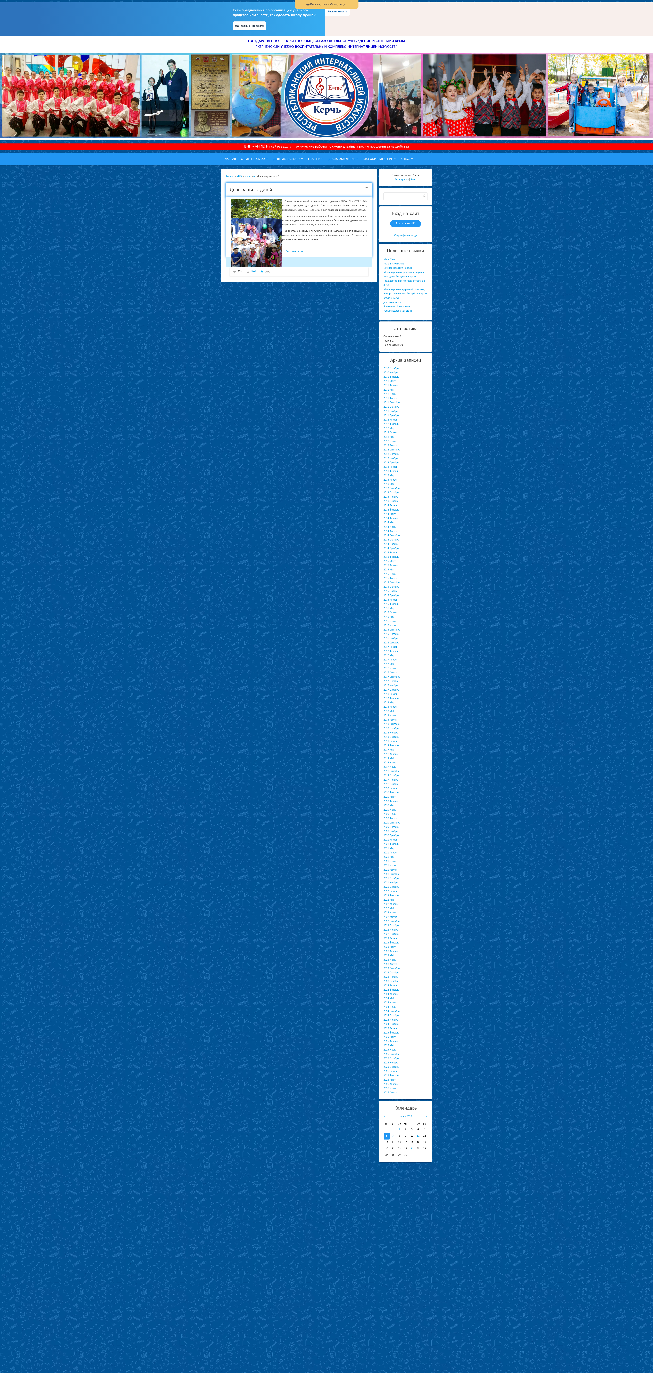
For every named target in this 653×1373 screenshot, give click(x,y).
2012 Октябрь (391, 454)
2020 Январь (390, 788)
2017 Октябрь (391, 681)
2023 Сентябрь (391, 968)
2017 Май (388, 664)
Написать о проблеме (249, 25)
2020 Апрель (390, 801)
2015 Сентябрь (391, 582)
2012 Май (388, 437)
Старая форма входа (405, 235)
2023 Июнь (389, 960)
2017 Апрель (390, 660)
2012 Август (390, 445)
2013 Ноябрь (390, 497)
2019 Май (388, 758)
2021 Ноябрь (390, 883)
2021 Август (390, 870)
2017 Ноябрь (390, 685)
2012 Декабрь (391, 463)
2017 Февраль (391, 651)
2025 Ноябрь (390, 1063)
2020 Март (389, 797)
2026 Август (390, 1093)
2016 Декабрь (391, 643)
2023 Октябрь (391, 973)
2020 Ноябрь (390, 831)
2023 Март (389, 947)
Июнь (248, 176)
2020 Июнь (389, 810)
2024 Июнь (389, 1003)
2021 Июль (389, 865)
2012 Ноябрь (390, 458)
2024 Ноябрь (390, 1020)
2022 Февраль (391, 895)
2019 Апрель (390, 754)
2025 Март (389, 1037)
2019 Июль (389, 767)
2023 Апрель (390, 951)
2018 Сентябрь (391, 724)
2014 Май (388, 522)
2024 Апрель (390, 994)
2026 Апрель (390, 1084)
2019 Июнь (389, 763)
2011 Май (388, 390)
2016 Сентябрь (391, 630)
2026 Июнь (389, 1088)
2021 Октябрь (391, 878)
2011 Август (390, 398)
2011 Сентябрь (391, 402)
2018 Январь (390, 694)
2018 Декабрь (391, 737)
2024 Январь (390, 985)
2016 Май (388, 617)
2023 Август (390, 964)
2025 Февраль (391, 1033)
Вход (413, 180)
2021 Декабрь (391, 887)
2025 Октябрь (391, 1058)
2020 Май (388, 805)
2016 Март (389, 608)
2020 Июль (389, 814)
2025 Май (388, 1045)
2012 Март (389, 428)
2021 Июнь (389, 861)
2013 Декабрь (391, 501)
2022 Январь (390, 891)
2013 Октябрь (391, 492)
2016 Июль (389, 625)
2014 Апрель (390, 518)
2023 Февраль (391, 943)
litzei (253, 272)
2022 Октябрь (391, 925)
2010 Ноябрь (390, 372)
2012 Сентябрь (391, 450)
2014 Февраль (391, 510)
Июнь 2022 (405, 1116)
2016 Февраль (391, 604)
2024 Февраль (391, 990)
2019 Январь (390, 741)
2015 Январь (390, 553)
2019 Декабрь (391, 784)
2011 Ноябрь (390, 411)
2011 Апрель (390, 385)
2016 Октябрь (391, 634)
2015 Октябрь (391, 587)
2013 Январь (390, 467)
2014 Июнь (389, 527)
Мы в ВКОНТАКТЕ (393, 264)
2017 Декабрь (391, 690)
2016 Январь (390, 600)
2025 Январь (390, 1028)
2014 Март (389, 514)
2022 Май (388, 908)
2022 (239, 176)
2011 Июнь (389, 394)
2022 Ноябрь (390, 930)
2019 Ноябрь (390, 780)
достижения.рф (392, 302)
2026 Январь (390, 1071)
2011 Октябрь (391, 407)
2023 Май (388, 955)
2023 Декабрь (391, 981)
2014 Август (390, 531)
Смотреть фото (294, 251)
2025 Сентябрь (391, 1054)
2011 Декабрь (391, 415)
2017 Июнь (389, 668)
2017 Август (390, 673)
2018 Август (390, 720)
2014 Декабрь (391, 548)
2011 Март (389, 381)
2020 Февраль (391, 793)
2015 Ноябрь (390, 591)
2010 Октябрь (391, 368)
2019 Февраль (391, 745)
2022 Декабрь (391, 934)
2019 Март (389, 750)
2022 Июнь (389, 912)
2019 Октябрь (391, 775)
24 (412, 1149)
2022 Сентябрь (391, 921)
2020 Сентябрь (391, 823)
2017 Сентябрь (391, 677)
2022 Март (389, 900)
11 (418, 1136)
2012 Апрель (390, 432)
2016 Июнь (389, 621)
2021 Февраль (391, 844)
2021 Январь (390, 840)
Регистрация (402, 180)
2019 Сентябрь (391, 771)
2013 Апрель (390, 480)
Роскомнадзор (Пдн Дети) (397, 311)
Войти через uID (405, 223)
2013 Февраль (391, 471)
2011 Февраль (391, 377)
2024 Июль (389, 1007)
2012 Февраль (391, 424)
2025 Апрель (390, 1041)
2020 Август (390, 818)
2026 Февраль (391, 1076)
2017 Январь (390, 647)
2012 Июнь (389, 441)
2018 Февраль (391, 698)
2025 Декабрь (391, 1067)
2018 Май (388, 711)
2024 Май (388, 998)
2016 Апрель (390, 612)
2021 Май (388, 857)
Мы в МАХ (389, 259)
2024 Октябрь (391, 1015)
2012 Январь (390, 420)
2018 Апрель (390, 707)
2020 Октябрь (391, 827)
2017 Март (389, 655)
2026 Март (389, 1080)
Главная (230, 176)
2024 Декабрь (391, 1024)
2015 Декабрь (391, 595)
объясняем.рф (391, 298)
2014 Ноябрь (390, 544)
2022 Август (390, 917)
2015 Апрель (390, 565)
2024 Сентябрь (391, 1011)
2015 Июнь (389, 574)
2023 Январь (390, 938)
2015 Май (388, 570)
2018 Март (389, 702)
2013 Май (388, 484)
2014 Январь (390, 505)
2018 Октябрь (391, 728)
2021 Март (389, 848)
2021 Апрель (390, 853)
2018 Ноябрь (390, 733)
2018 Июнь (389, 715)
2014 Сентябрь (391, 535)
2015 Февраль (391, 557)
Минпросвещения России (397, 268)
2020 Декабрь (391, 835)
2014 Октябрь (391, 540)
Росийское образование (396, 306)
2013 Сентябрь (391, 488)
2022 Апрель (390, 904)
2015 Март (389, 561)
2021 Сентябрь (391, 874)
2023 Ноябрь (390, 977)
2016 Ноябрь (390, 638)
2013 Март (389, 475)
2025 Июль (389, 1050)
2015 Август (390, 578)
